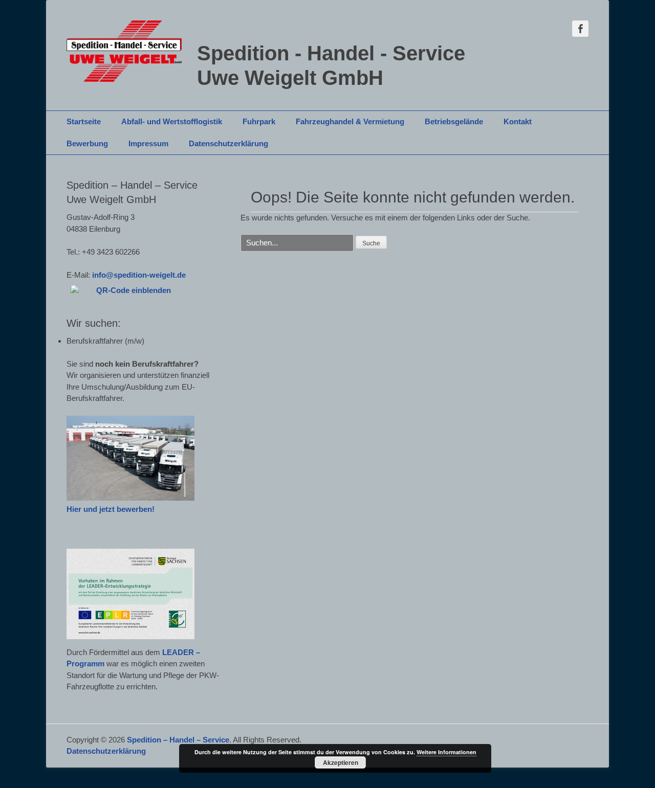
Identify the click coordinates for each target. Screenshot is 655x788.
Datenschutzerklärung (228, 143)
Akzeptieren (340, 762)
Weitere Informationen (446, 752)
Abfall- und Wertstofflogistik (171, 121)
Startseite (84, 121)
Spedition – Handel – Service (178, 739)
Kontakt (518, 121)
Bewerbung (87, 143)
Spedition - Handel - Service (331, 53)
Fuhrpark (259, 121)
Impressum (148, 143)
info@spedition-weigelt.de (139, 275)
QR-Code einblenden (133, 290)
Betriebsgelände (454, 121)
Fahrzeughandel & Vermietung (350, 121)
